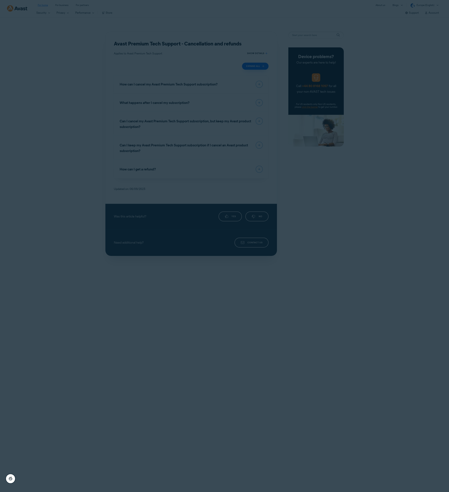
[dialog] (224, 246)
